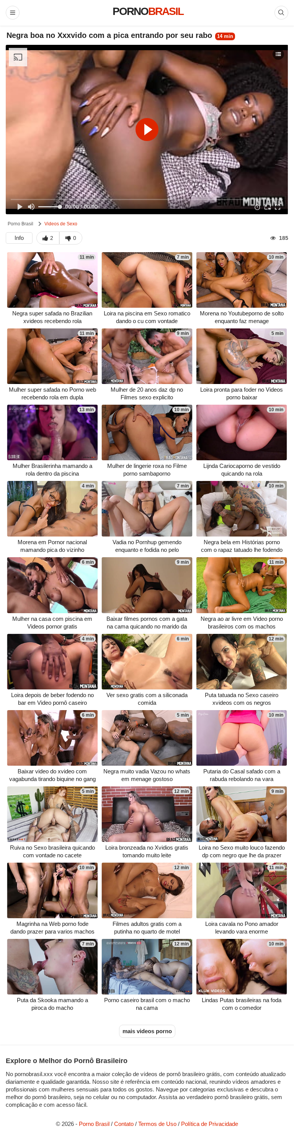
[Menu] (13, 13)
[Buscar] (281, 13)
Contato (124, 1124)
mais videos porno (147, 1031)
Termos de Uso (157, 1124)
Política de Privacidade (209, 1124)
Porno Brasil (20, 224)
